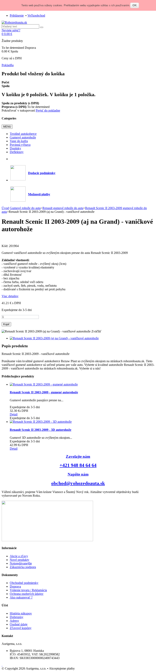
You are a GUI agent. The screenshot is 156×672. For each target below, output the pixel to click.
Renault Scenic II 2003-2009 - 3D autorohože (40, 429)
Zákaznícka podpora (23, 567)
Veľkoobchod (36, 15)
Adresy (14, 620)
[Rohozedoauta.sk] (14, 22)
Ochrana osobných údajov (26, 593)
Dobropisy (16, 617)
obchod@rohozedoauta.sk (78, 483)
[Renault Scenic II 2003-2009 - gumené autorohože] (44, 384)
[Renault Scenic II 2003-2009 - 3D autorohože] (41, 421)
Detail (13, 414)
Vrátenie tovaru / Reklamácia (28, 590)
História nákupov (21, 613)
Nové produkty (19, 559)
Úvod (5, 208)
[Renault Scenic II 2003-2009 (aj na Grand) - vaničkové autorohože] (54, 338)
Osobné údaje (18, 624)
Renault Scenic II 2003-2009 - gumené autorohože (44, 392)
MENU (7, 126)
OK (134, 5)
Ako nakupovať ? (21, 597)
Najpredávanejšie (21, 563)
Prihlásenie (17, 15)
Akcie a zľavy (19, 556)
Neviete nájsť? (11, 30)
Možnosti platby (39, 194)
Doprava (15, 586)
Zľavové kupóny (20, 628)
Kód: (5, 246)
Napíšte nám (78, 474)
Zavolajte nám (78, 456)
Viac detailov (10, 296)
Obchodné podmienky (24, 583)
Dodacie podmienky (41, 173)
